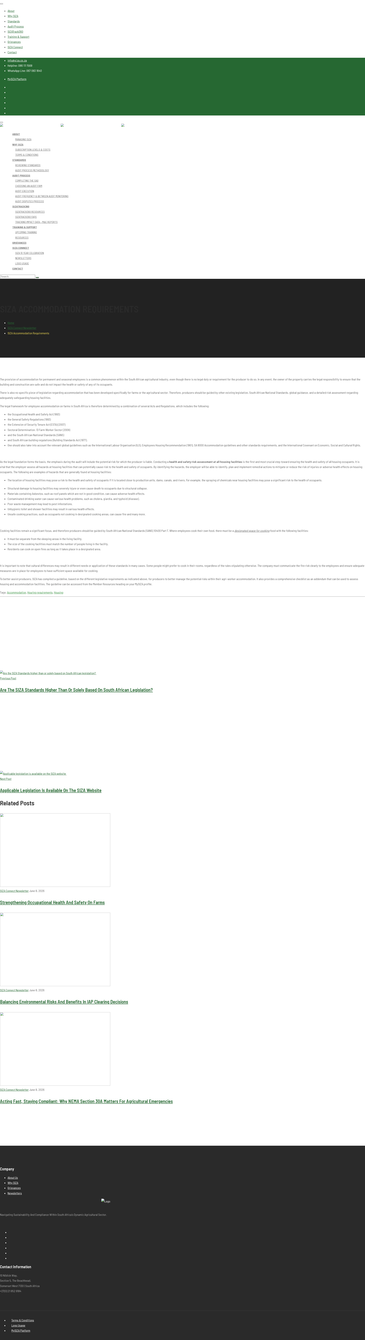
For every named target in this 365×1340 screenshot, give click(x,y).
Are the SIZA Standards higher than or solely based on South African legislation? (76, 690)
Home (11, 322)
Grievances (14, 1188)
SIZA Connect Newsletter (22, 328)
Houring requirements (40, 592)
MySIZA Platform (17, 79)
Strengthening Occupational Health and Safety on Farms (52, 902)
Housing (58, 592)
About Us (13, 1177)
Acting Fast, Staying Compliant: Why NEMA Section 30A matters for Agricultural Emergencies (86, 1101)
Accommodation (16, 592)
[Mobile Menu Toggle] (1, 3)
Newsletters (15, 1193)
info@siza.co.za (17, 60)
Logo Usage (18, 1325)
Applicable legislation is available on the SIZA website (51, 790)
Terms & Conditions (22, 1320)
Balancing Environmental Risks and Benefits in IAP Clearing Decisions (64, 1001)
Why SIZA (13, 1182)
